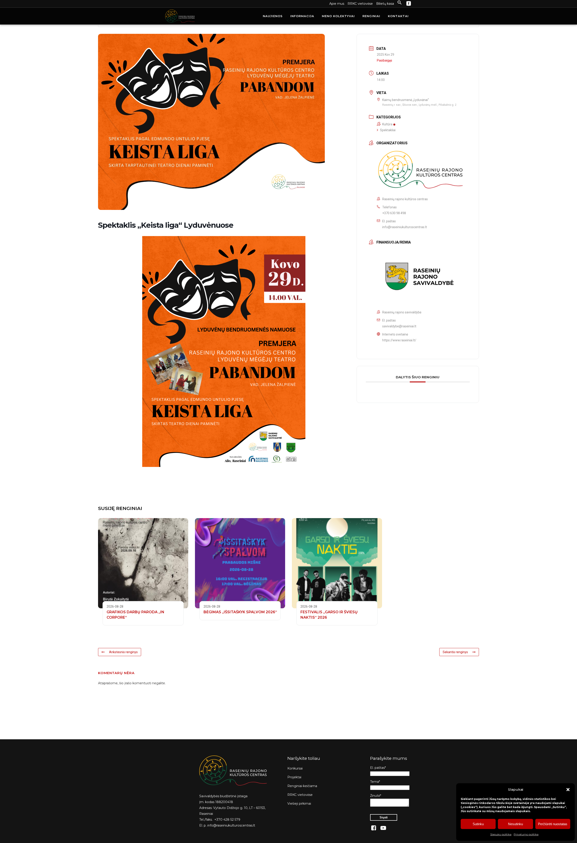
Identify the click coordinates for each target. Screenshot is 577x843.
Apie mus (336, 4)
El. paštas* (378, 768)
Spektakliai (388, 130)
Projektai (294, 777)
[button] (568, 789)
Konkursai (295, 768)
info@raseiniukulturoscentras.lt (404, 227)
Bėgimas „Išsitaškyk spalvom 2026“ (240, 612)
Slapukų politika (500, 834)
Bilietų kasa (385, 4)
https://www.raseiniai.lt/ (399, 340)
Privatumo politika (526, 834)
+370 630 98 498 (394, 213)
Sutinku (478, 824)
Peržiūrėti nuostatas (552, 824)
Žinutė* (375, 796)
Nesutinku (515, 824)
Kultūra (387, 124)
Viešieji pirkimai (299, 804)
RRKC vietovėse (360, 4)
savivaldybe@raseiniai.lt (399, 326)
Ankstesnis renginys (123, 652)
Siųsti (384, 817)
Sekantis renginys (455, 652)
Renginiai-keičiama (302, 786)
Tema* (375, 782)
